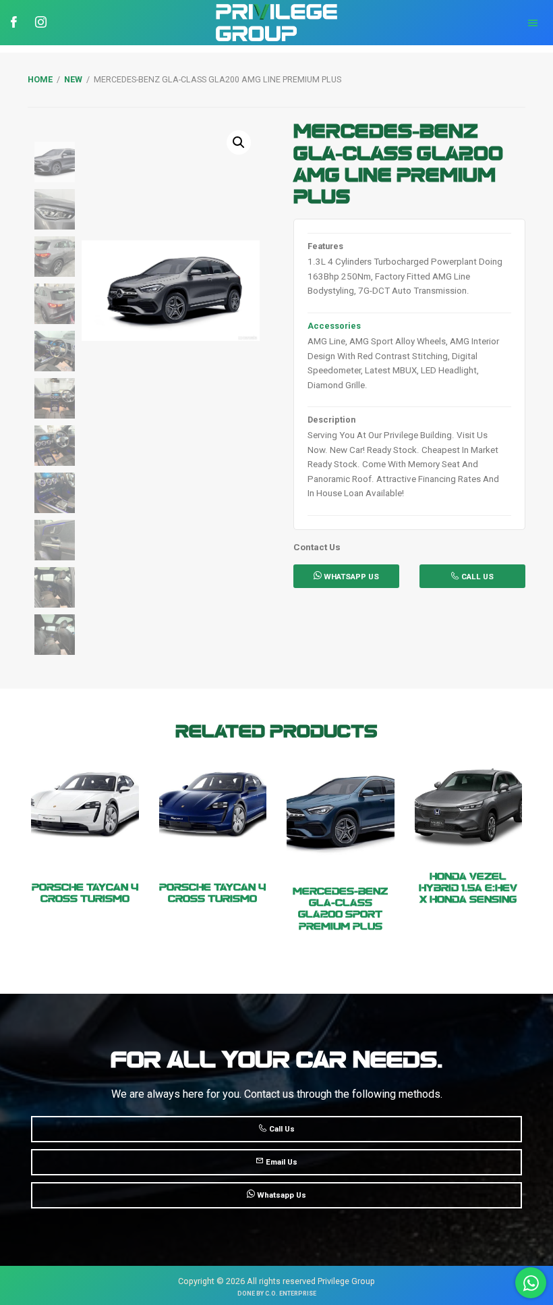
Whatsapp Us (280, 1195)
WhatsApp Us (350, 576)
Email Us (280, 1162)
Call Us (476, 576)
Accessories (334, 326)
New (73, 79)
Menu (484, 22)
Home (40, 79)
